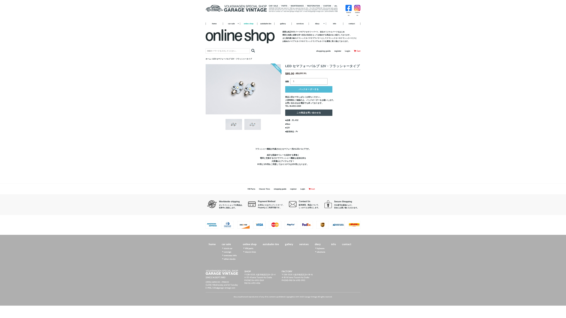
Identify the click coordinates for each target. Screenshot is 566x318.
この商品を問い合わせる (309, 112)
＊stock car (227, 248)
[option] (234, 124)
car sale (231, 24)
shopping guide (323, 51)
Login (347, 51)
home (214, 24)
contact (352, 24)
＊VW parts (248, 248)
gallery (283, 24)
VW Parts (251, 189)
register (337, 51)
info (334, 24)
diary (317, 24)
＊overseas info (229, 255)
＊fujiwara (319, 248)
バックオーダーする (309, 89)
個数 (287, 81)
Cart (358, 51)
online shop (248, 24)
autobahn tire (265, 24)
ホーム (208, 59)
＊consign (226, 252)
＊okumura (320, 252)
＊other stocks (229, 259)
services (300, 24)
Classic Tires (264, 189)
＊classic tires (249, 252)
